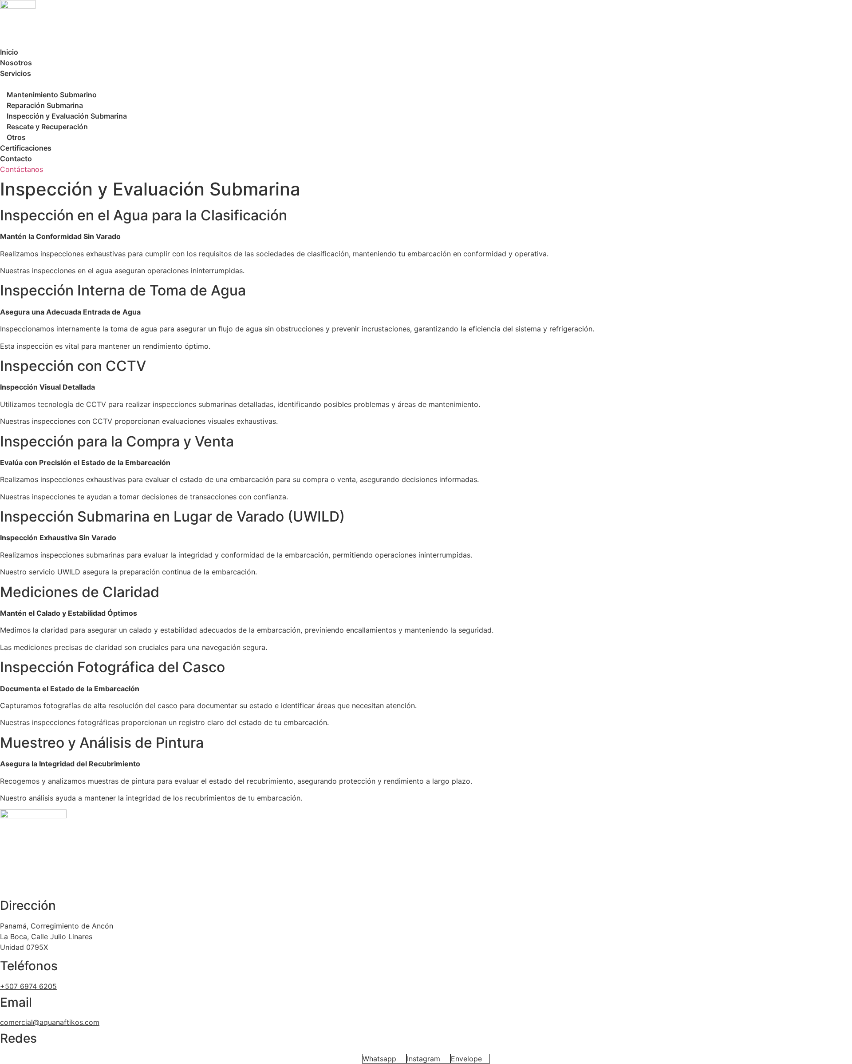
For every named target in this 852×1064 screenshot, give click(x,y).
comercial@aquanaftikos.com (49, 1022)
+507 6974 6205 (28, 986)
